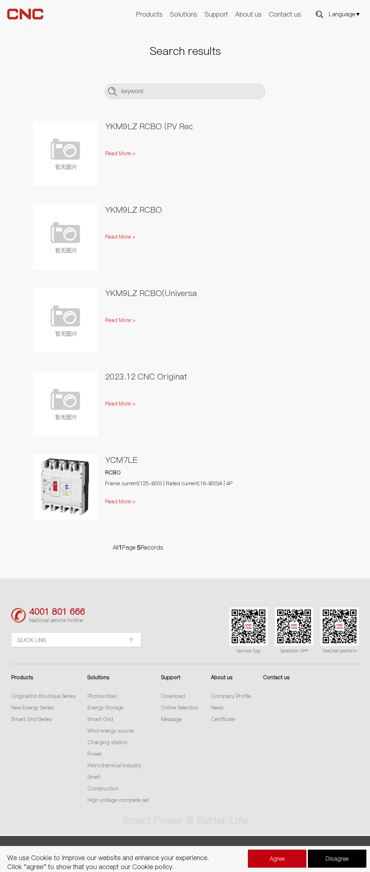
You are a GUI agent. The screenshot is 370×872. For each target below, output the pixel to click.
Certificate (223, 719)
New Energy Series (32, 707)
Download (173, 696)
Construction (103, 788)
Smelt (93, 777)
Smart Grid (100, 719)
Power (94, 754)
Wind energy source (110, 730)
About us (248, 14)
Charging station (107, 742)
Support (216, 14)
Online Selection (179, 707)
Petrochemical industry (114, 765)
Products (149, 14)
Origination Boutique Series (43, 696)
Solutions (183, 14)
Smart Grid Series (31, 719)
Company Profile (231, 696)
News (217, 707)
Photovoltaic (102, 696)
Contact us (285, 14)
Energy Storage (105, 707)
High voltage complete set (118, 800)
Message (171, 719)
